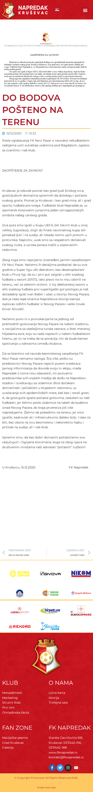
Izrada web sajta (46, 787)
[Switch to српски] (57, 9)
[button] (85, 10)
